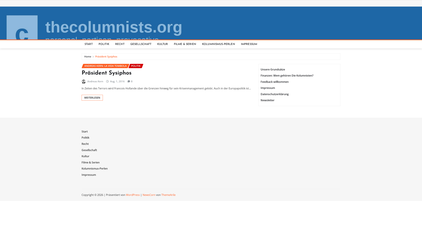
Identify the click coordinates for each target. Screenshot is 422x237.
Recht (119, 44)
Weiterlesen (92, 97)
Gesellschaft (140, 44)
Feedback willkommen (275, 82)
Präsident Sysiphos (106, 56)
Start (89, 44)
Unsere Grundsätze (273, 69)
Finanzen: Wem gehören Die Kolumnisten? (287, 75)
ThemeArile (168, 195)
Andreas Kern (95, 81)
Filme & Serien (185, 44)
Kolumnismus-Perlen (218, 44)
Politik (104, 44)
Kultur (162, 44)
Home (87, 56)
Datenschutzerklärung (275, 94)
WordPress (133, 195)
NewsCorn (149, 195)
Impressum (249, 44)
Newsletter (267, 100)
